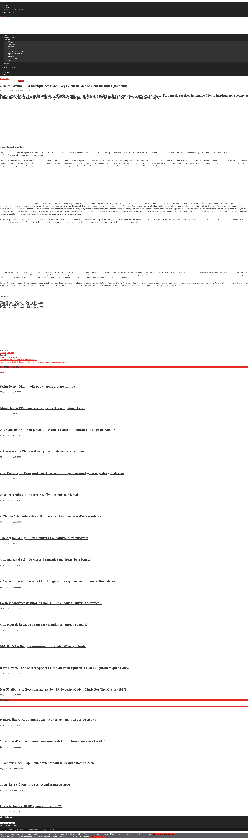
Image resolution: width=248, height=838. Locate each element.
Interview (11, 56)
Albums (10, 42)
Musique (7, 40)
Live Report (12, 44)
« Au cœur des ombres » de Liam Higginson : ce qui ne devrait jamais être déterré (57, 581)
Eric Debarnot (25, 90)
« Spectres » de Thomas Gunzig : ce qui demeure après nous (42, 451)
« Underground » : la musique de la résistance (18, 359)
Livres (10, 61)
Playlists (11, 47)
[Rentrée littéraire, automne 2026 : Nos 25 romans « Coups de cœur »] (6, 714)
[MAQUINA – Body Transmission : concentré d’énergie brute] (6, 641)
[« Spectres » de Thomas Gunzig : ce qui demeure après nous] (6, 446)
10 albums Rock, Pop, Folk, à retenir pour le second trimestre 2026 (47, 763)
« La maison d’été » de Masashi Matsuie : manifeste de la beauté (45, 559)
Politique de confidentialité (13, 10)
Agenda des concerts (15, 54)
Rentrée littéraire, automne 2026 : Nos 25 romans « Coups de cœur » (48, 719)
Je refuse (162, 834)
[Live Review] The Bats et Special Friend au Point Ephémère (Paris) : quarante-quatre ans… (65, 668)
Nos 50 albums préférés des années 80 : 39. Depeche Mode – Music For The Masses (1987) (63, 689)
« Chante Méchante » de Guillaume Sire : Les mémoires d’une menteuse (50, 516)
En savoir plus (170, 834)
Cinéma (6, 63)
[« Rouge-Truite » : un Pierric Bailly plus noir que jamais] (6, 489)
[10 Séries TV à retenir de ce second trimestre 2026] (6, 779)
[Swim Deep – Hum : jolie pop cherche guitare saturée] (6, 381)
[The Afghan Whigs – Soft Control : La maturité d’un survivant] (6, 532)
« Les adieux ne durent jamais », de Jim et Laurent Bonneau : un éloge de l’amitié (57, 430)
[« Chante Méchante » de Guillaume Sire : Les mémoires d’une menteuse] (6, 511)
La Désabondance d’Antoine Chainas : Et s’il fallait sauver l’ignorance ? (51, 603)
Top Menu (4, 16)
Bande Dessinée (9, 68)
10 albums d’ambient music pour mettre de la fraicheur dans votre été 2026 (52, 741)
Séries (6, 65)
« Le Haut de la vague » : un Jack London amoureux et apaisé (43, 624)
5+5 (9, 49)
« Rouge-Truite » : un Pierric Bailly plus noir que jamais (39, 494)
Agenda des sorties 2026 (16, 51)
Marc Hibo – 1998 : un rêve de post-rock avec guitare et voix (42, 408)
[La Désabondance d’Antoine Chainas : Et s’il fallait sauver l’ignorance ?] (6, 597)
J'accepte (155, 834)
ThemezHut (51, 829)
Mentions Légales (10, 12)
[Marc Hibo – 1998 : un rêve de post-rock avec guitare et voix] (6, 402)
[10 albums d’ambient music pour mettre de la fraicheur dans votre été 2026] (6, 736)
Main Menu (4, 78)
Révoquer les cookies (8, 825)
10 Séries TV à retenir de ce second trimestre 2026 (35, 784)
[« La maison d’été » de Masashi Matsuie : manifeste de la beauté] (6, 554)
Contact (6, 5)
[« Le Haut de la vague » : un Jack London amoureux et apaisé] (6, 619)
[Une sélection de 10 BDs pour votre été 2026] (6, 801)
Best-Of (6, 75)
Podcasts (7, 72)
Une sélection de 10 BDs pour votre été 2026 (31, 806)
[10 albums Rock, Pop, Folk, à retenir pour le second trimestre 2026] (6, 757)
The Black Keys (15, 357)
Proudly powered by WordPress (13, 829)
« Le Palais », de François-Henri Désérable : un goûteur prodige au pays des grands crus (62, 473)
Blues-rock (4, 357)
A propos (7, 8)
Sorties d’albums (10, 37)
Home (6, 3)
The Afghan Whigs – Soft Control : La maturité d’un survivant (44, 538)
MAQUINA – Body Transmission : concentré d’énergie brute (43, 646)
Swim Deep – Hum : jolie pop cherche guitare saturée (37, 386)
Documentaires (13, 58)
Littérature (7, 70)
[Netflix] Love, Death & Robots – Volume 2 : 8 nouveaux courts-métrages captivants (34, 362)
